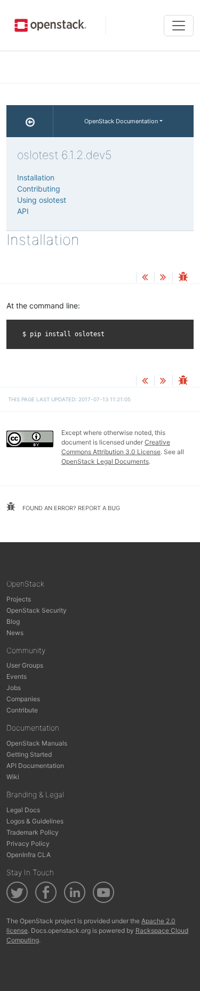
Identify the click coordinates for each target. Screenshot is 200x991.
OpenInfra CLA (28, 855)
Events (16, 676)
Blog (13, 621)
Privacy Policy (28, 843)
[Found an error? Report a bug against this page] (183, 277)
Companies (23, 699)
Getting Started (29, 754)
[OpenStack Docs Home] (29, 121)
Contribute (22, 710)
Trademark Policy (32, 832)
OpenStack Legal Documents (105, 461)
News (14, 633)
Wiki (12, 777)
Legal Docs (23, 810)
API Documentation (35, 766)
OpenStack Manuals (36, 743)
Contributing (38, 188)
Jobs (13, 688)
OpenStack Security (36, 610)
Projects (18, 599)
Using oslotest (41, 199)
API (23, 211)
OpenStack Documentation (121, 121)
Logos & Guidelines (34, 821)
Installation (35, 177)
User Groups (24, 665)
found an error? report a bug (70, 508)
